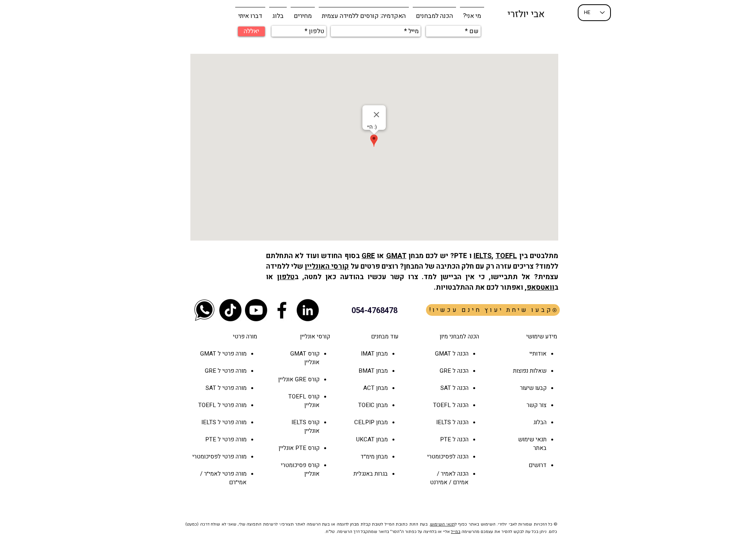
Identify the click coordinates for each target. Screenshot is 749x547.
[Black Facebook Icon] (282, 310)
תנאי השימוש (442, 524)
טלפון (286, 277)
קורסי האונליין (327, 266)
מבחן (381, 388)
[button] (434, 12)
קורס (312, 379)
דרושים (538, 465)
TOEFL (506, 256)
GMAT (396, 256)
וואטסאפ (540, 287)
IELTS (483, 256)
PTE (300, 448)
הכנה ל (460, 370)
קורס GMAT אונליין (304, 357)
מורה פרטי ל (231, 353)
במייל (455, 532)
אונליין (286, 379)
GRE (368, 256)
